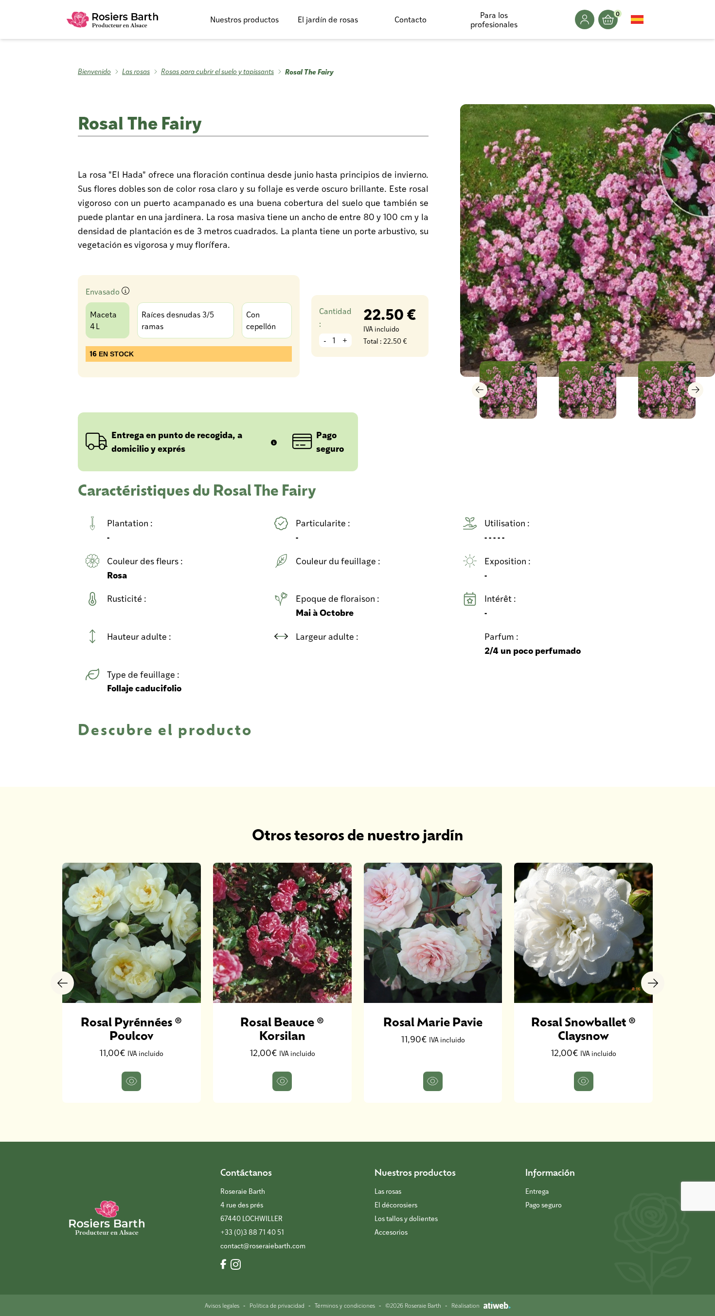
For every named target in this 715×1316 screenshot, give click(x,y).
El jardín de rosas (328, 19)
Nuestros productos (244, 19)
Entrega (537, 1191)
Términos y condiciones (345, 1305)
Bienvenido (94, 71)
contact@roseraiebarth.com (262, 1245)
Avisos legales (222, 1305)
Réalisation (465, 1305)
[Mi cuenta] (584, 19)
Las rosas (136, 71)
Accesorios (391, 1232)
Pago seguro (543, 1204)
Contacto (410, 19)
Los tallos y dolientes (406, 1218)
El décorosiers (396, 1204)
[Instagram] (236, 1265)
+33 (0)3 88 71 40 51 (252, 1232)
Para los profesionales (494, 19)
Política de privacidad (277, 1305)
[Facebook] (223, 1265)
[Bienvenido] (112, 19)
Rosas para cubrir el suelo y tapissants (217, 71)
